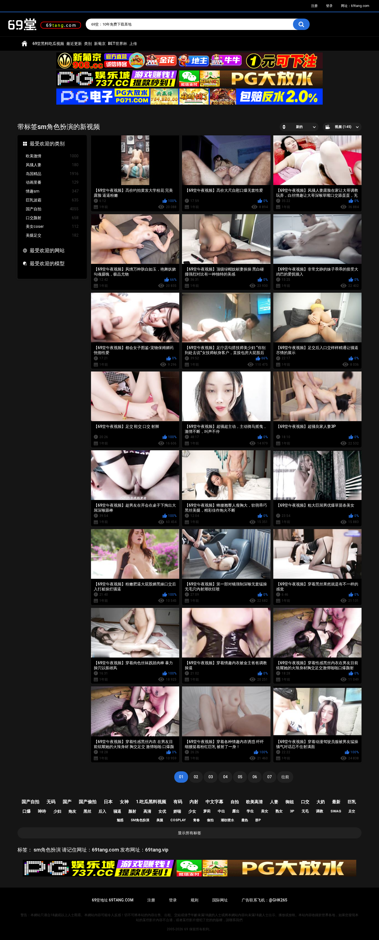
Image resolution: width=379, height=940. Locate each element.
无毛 (305, 811)
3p (292, 811)
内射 (194, 801)
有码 (177, 801)
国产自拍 (52, 209)
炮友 (72, 811)
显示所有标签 (189, 833)
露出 (235, 811)
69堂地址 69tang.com (112, 900)
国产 (67, 801)
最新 (336, 801)
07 (269, 777)
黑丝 (87, 811)
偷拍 (210, 820)
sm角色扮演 (140, 820)
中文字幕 (214, 801)
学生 (250, 811)
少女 (192, 811)
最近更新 (74, 43)
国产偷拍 (88, 801)
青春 (196, 820)
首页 (24, 44)
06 (254, 777)
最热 (244, 820)
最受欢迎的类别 (47, 143)
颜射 (132, 811)
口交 (305, 801)
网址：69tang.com (355, 6)
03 (210, 777)
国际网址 (220, 900)
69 (186, 929)
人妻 (274, 801)
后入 (102, 811)
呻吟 (42, 811)
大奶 (321, 801)
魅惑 (120, 820)
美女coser (52, 226)
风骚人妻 (52, 165)
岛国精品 (52, 173)
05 (240, 777)
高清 (147, 811)
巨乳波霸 (52, 200)
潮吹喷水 (227, 820)
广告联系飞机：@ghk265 (264, 900)
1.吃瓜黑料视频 (151, 801)
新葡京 (100, 43)
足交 (351, 811)
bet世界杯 (117, 43)
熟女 (279, 811)
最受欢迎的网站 (47, 250)
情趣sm (52, 191)
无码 (51, 801)
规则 (194, 900)
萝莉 (207, 811)
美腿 (159, 820)
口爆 (26, 811)
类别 (88, 43)
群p (258, 820)
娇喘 (177, 811)
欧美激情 (52, 156)
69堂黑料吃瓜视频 (48, 43)
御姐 (289, 801)
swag (335, 811)
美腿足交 (52, 235)
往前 (285, 777)
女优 (162, 811)
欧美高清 (254, 801)
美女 (264, 811)
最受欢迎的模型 (47, 263)
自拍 (235, 801)
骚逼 (117, 811)
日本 (108, 801)
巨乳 (352, 801)
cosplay (178, 820)
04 (225, 777)
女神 (124, 801)
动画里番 (52, 182)
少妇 (57, 811)
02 (196, 777)
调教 (319, 811)
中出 (221, 811)
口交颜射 (52, 218)
